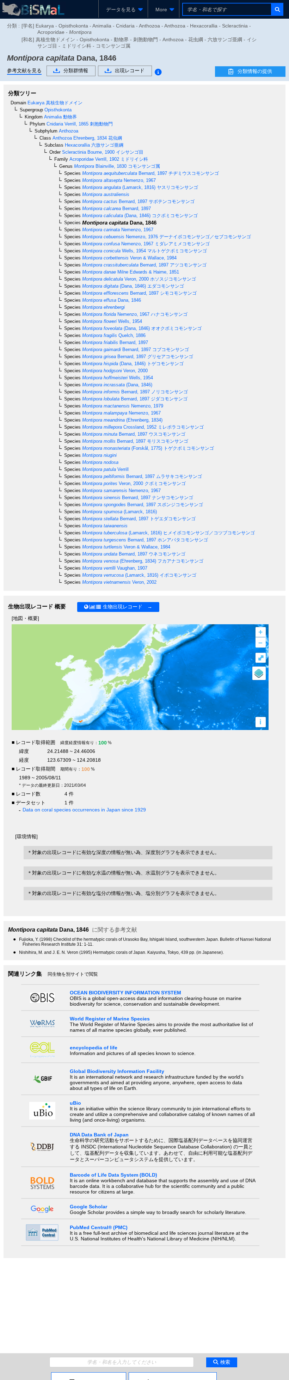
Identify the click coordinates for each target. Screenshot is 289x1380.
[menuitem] (123, 9)
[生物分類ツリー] (88, 1375)
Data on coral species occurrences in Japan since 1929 (84, 809)
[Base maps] (259, 673)
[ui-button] (277, 9)
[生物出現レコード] (173, 1375)
